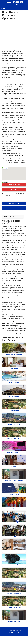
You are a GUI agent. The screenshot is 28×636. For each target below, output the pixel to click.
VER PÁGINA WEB (14, 203)
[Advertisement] (14, 34)
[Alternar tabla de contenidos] (20, 216)
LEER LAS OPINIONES (14, 208)
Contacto (18, 632)
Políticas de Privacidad (12, 632)
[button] (26, 8)
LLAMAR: (14, 189)
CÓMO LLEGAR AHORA (14, 185)
